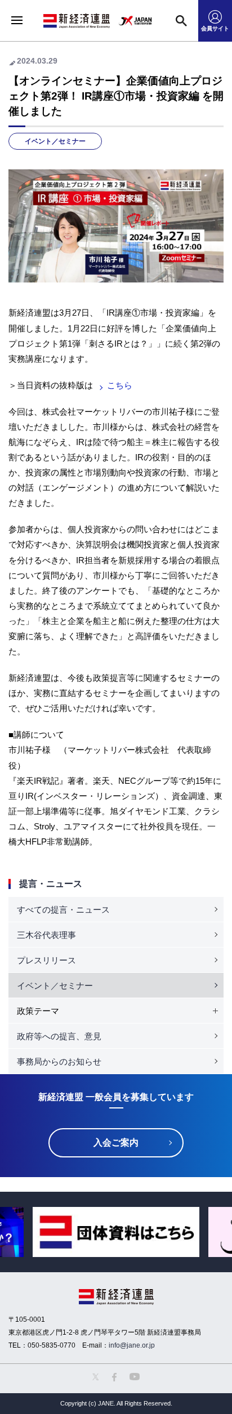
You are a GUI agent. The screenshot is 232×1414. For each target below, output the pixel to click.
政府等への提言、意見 (59, 1036)
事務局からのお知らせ (59, 1061)
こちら (119, 385)
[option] (116, 1232)
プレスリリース (46, 960)
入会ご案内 (116, 1142)
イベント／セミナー (55, 141)
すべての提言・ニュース (63, 909)
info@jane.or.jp (132, 1345)
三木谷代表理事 (46, 935)
